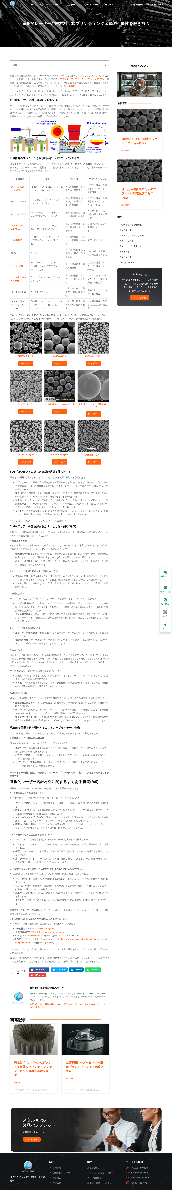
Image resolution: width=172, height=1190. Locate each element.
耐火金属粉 (124, 251)
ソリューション (57, 4)
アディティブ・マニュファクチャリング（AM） (83, 79)
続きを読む (26, 363)
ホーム (32, 4)
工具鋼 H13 (16, 240)
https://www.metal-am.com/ (50, 932)
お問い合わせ (137, 4)
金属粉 (72, 86)
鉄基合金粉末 (125, 257)
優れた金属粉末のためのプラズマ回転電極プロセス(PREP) (138, 193)
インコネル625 (18, 214)
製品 (41, 4)
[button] (105, 65)
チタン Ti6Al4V (18, 201)
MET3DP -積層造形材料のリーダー (48, 988)
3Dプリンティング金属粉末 (131, 225)
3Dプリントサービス (91, 4)
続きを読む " (18, 1083)
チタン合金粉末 (126, 241)
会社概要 (109, 4)
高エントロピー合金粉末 (130, 246)
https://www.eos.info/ (32, 935)
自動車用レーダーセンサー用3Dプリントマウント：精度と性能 (85, 1067)
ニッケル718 (17, 266)
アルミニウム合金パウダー (131, 235)
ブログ (123, 4)
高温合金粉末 (125, 230)
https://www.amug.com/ (43, 928)
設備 (73, 4)
